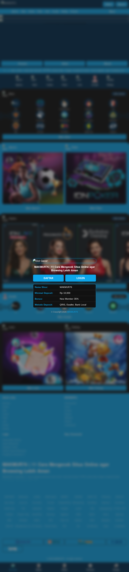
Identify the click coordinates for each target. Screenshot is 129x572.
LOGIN (80, 278)
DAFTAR (48, 278)
